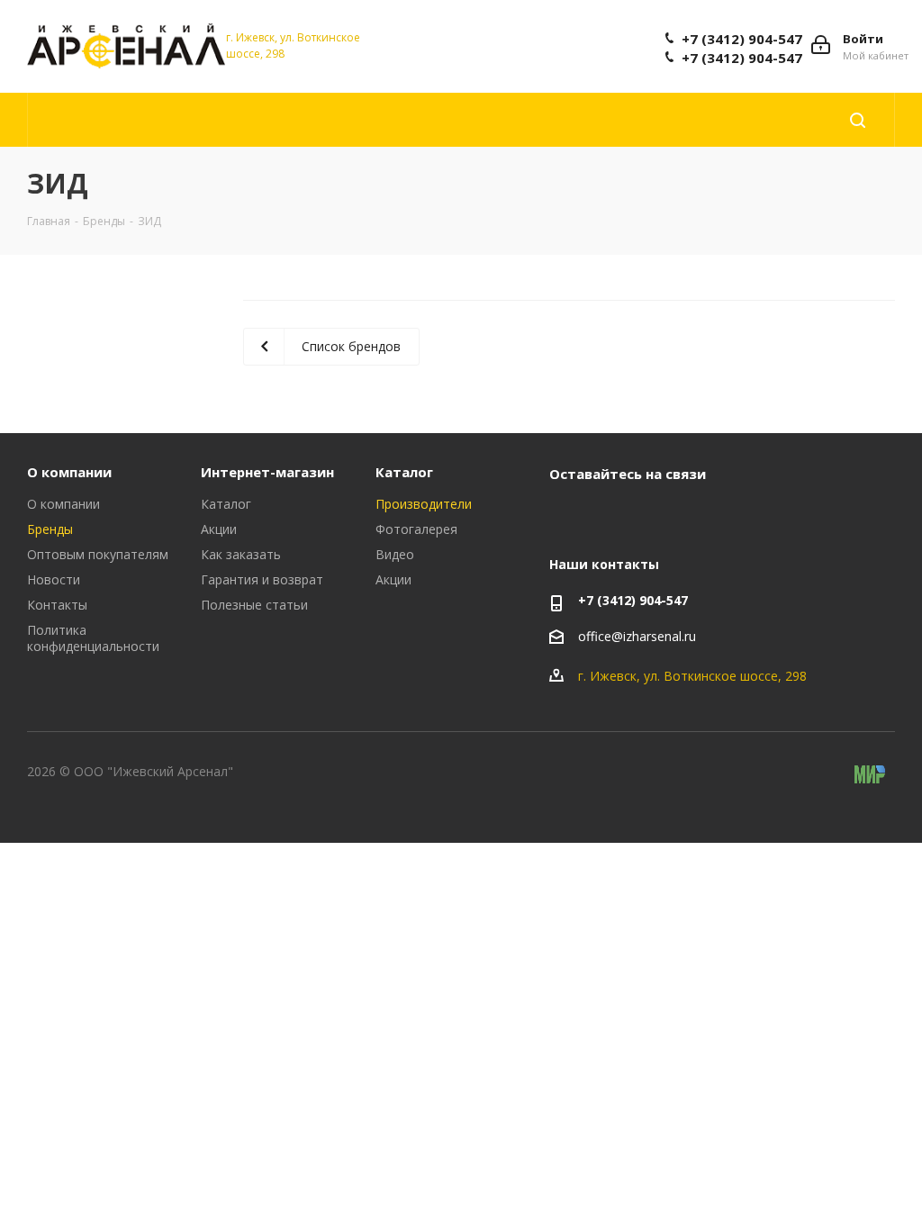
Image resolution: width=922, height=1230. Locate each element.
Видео (394, 554)
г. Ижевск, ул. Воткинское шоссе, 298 (692, 675)
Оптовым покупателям (97, 554)
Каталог (226, 503)
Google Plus (702, 515)
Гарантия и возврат (262, 579)
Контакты (57, 604)
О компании (69, 472)
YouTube (657, 515)
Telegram (612, 515)
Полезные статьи (254, 604)
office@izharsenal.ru (637, 636)
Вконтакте (567, 515)
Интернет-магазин (267, 472)
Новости (53, 579)
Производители (423, 503)
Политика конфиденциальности (93, 638)
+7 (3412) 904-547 (742, 39)
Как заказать (241, 554)
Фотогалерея (416, 529)
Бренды (50, 529)
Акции (219, 529)
